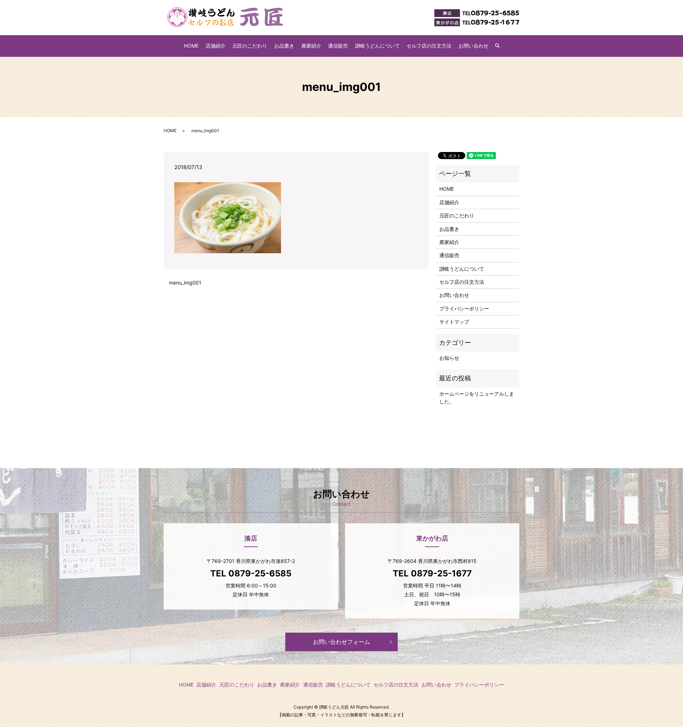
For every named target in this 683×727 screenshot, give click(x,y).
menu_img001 (185, 283)
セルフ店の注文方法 (429, 46)
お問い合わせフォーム (341, 642)
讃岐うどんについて (377, 46)
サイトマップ (454, 322)
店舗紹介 (216, 46)
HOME (191, 46)
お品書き (284, 46)
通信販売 (338, 46)
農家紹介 (311, 46)
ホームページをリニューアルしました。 (476, 398)
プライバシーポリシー (464, 308)
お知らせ (449, 358)
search (501, 46)
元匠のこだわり (249, 46)
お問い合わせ (473, 46)
